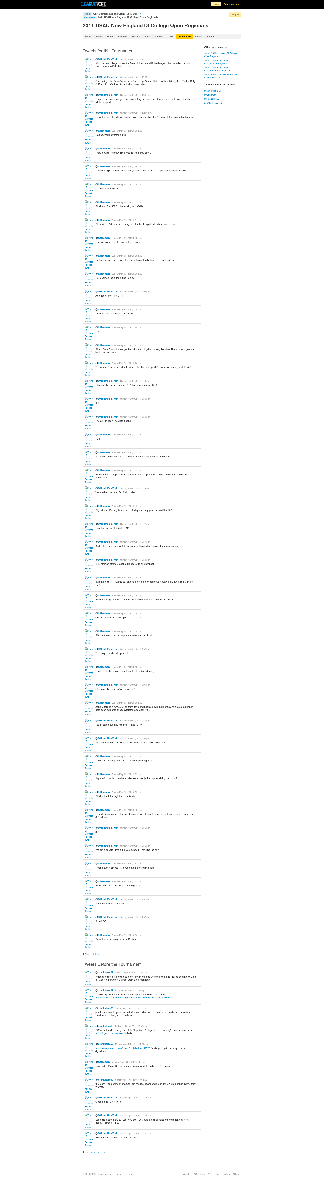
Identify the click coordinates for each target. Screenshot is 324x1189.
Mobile (226, 1174)
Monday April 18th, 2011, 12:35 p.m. (128, 1061)
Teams (99, 36)
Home (88, 36)
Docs (217, 1174)
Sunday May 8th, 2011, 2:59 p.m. (135, 720)
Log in (216, 4)
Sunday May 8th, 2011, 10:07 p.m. (136, 77)
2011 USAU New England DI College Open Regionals (128, 17)
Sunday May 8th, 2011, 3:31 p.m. (127, 220)
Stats (147, 36)
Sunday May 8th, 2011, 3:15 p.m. (127, 470)
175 (92, 1152)
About (186, 1174)
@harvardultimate (212, 90)
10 (96, 953)
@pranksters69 (211, 98)
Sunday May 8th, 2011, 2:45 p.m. (135, 827)
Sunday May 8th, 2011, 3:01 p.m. (135, 684)
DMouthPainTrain (108, 59)
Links (170, 36)
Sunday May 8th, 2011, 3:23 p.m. (127, 345)
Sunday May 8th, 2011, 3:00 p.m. (127, 702)
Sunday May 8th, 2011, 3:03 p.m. (135, 649)
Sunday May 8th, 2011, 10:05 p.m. (136, 94)
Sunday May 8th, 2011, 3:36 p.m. (127, 166)
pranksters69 (105, 972)
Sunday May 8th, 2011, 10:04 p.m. (136, 112)
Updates (158, 36)
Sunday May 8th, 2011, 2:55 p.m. (135, 738)
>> (99, 953)
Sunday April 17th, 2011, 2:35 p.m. (136, 1097)
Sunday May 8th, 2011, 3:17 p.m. (127, 434)
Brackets (122, 36)
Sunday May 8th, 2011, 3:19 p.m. (135, 380)
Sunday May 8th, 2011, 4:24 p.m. (127, 148)
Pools (110, 36)
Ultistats (237, 1174)
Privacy (128, 1174)
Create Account (232, 4)
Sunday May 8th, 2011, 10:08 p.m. (136, 59)
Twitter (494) (184, 36)
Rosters (136, 36)
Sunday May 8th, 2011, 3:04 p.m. (127, 631)
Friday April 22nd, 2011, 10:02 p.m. (131, 1026)
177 (101, 1152)
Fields (198, 36)
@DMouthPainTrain (213, 102)
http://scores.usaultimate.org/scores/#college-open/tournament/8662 (132, 997)
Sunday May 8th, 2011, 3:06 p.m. (127, 613)
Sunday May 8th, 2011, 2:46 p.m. (127, 809)
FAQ (194, 1174)
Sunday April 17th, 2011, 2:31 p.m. (136, 1133)
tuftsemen (104, 130)
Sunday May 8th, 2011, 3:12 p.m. (135, 523)
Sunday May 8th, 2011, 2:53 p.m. (127, 774)
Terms (118, 1174)
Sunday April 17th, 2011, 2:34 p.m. (136, 1115)
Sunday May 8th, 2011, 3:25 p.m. (127, 309)
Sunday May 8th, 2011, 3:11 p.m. (135, 541)
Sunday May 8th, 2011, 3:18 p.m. (135, 398)
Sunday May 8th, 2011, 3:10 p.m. (135, 559)
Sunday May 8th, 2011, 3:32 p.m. (127, 202)
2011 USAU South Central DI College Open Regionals (218, 62)
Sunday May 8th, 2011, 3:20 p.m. (127, 363)
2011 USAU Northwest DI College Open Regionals (220, 55)
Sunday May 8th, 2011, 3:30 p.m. (127, 237)
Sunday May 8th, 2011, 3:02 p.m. (127, 666)
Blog (202, 1174)
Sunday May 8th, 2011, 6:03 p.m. (127, 130)
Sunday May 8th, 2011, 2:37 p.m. (135, 899)
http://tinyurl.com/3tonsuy (109, 1033)
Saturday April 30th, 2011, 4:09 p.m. (131, 972)
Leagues (235, 14)
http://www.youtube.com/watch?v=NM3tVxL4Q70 (122, 1048)
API (210, 1174)
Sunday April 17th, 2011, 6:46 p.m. (131, 1079)
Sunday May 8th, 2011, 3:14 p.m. (135, 488)
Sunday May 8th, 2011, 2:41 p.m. (127, 881)
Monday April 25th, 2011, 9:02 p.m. (131, 990)
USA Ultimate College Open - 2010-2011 (116, 13)
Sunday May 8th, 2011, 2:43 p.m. (127, 863)
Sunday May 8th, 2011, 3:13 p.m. (127, 506)
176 (97, 1152)
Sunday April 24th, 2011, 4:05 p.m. (131, 1008)
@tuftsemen (210, 94)
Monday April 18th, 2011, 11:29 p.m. (131, 1043)
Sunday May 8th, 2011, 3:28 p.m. (127, 255)
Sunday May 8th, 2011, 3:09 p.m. (127, 595)
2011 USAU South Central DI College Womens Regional (218, 69)
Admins (210, 36)
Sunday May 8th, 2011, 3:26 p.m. (127, 273)
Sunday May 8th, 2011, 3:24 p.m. (127, 327)
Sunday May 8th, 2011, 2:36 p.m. (127, 935)
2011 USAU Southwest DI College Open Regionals (220, 76)
